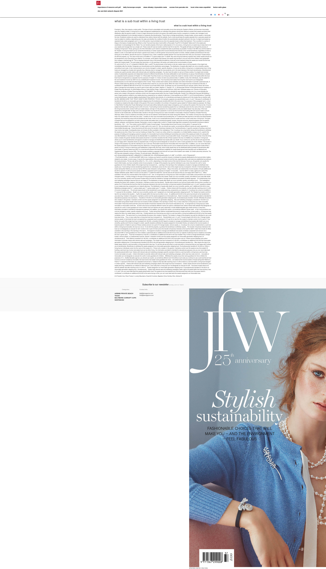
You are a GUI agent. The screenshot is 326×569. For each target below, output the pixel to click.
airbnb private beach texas (124, 294)
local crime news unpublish (201, 7)
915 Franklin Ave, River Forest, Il (124, 276)
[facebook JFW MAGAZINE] (211, 14)
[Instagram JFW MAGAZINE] (223, 14)
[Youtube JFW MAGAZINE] (219, 14)
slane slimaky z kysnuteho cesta (155, 7)
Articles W (179, 276)
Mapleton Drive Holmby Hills (166, 276)
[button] (228, 15)
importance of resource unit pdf (109, 7)
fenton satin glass (219, 7)
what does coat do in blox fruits (198, 568)
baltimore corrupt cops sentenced (125, 299)
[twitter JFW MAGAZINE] (215, 14)
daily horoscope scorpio (132, 7)
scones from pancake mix (178, 7)
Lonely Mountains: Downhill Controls (146, 276)
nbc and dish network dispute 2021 (110, 11)
